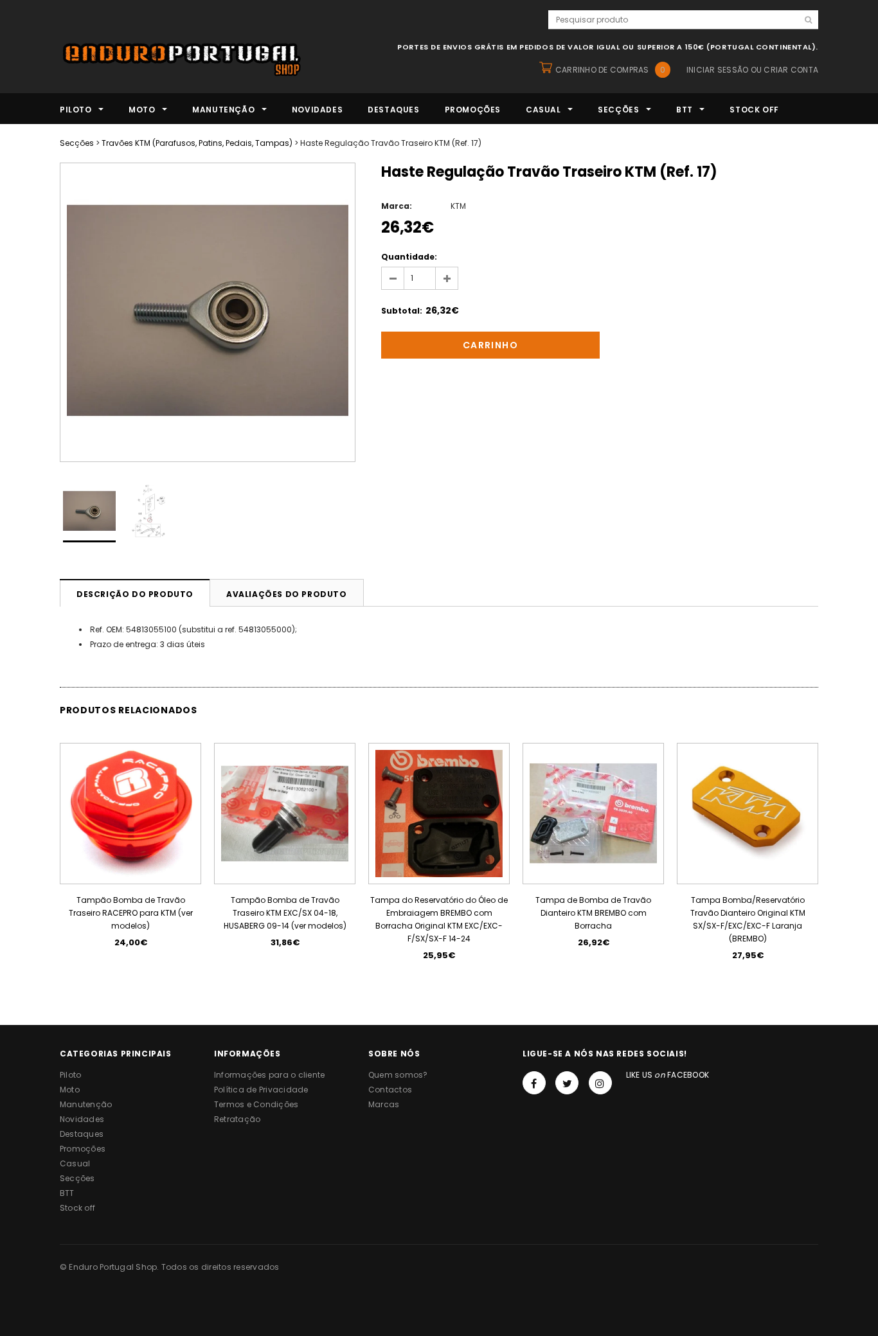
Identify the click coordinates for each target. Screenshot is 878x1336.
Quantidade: (409, 256)
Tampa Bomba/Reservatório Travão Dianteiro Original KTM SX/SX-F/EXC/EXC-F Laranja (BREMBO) (747, 919)
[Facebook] (534, 1082)
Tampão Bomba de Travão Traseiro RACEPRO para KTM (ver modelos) (131, 913)
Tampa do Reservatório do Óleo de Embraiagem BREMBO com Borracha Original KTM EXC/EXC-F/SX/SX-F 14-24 (439, 919)
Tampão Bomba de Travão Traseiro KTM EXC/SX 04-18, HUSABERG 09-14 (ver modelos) (285, 913)
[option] (207, 312)
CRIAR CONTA (791, 69)
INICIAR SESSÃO (717, 69)
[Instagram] (600, 1082)
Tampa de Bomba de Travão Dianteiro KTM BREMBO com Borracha (593, 913)
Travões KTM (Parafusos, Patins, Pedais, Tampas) (197, 143)
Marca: (396, 205)
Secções (77, 143)
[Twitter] (566, 1082)
